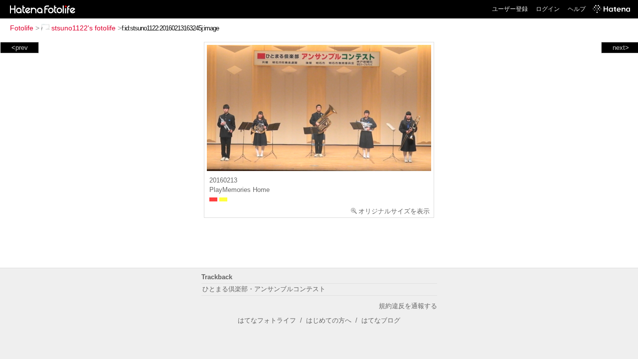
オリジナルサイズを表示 (394, 211)
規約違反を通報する (408, 306)
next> (621, 47)
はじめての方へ (328, 320)
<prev (19, 47)
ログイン (548, 8)
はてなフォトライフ (267, 320)
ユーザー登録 (510, 8)
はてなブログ (380, 320)
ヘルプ (577, 8)
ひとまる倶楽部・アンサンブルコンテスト (263, 289)
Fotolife (21, 28)
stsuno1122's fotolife (83, 28)
